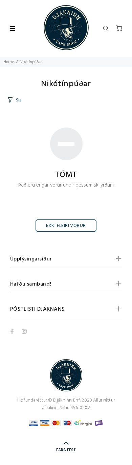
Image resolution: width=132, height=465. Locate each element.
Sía (19, 100)
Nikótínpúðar (31, 62)
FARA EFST (66, 450)
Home (8, 62)
